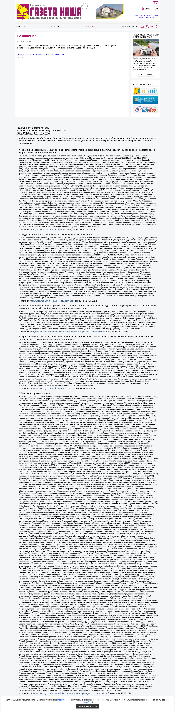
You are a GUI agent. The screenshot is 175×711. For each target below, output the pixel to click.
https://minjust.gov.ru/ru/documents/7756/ (51, 229)
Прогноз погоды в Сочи (146, 17)
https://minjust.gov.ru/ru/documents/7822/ (51, 388)
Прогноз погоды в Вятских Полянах (146, 15)
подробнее (63, 700)
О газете (21, 26)
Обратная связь (129, 26)
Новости (55, 26)
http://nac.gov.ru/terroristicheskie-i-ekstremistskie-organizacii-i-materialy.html (67, 331)
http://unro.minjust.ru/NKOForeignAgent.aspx (52, 301)
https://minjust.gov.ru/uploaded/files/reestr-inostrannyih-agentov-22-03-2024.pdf (69, 693)
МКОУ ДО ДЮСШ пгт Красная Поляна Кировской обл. (41, 55)
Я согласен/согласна (87, 706)
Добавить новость (146, 75)
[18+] (49, 12)
